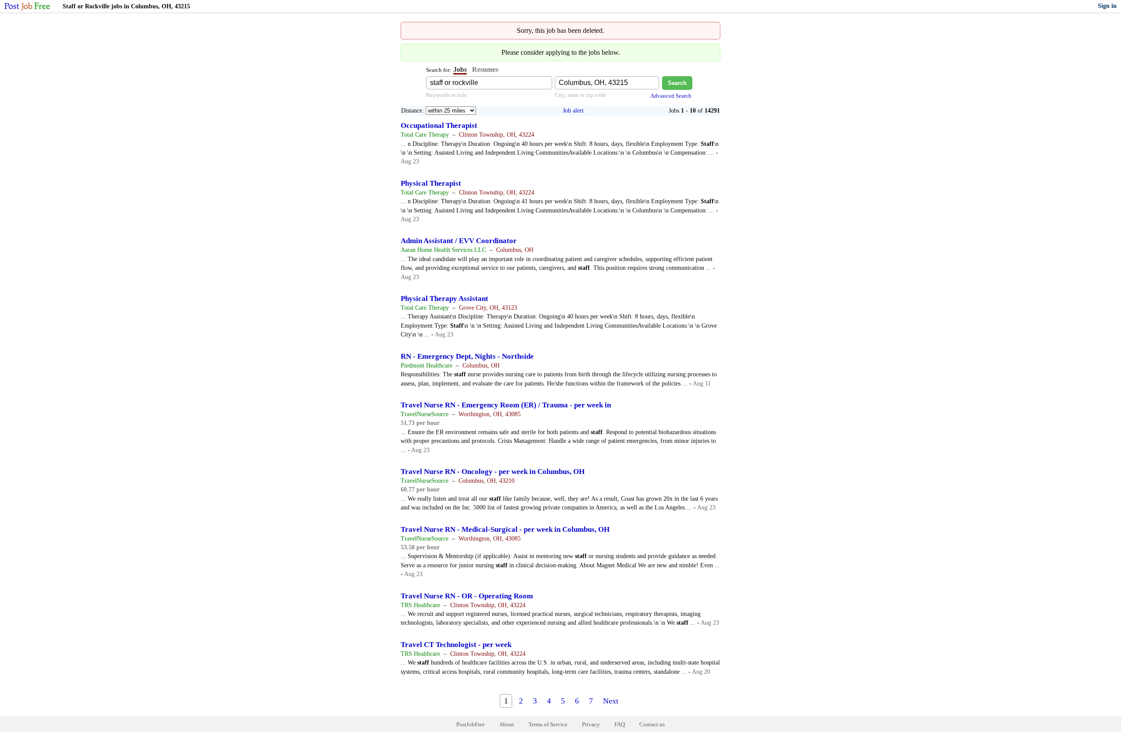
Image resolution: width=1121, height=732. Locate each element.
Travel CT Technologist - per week (456, 644)
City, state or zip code (580, 95)
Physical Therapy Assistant (444, 298)
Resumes (485, 69)
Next (610, 701)
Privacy (591, 724)
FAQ (619, 724)
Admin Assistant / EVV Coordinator (459, 241)
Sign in (1107, 6)
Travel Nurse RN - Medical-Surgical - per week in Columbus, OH (505, 529)
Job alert (573, 110)
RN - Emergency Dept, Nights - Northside (467, 356)
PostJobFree (470, 724)
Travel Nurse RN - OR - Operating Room (467, 596)
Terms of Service (548, 724)
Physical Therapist (431, 183)
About (506, 724)
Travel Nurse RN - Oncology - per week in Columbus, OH (493, 471)
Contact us (652, 724)
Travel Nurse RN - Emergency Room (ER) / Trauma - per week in (506, 405)
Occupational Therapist (439, 125)
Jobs (460, 69)
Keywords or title (446, 95)
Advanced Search (670, 95)
